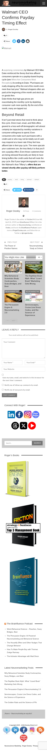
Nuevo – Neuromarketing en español (18, 713)
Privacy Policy (37, 746)
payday (10, 179)
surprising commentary (14, 70)
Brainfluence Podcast (29, 228)
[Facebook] (24, 730)
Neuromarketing (12, 263)
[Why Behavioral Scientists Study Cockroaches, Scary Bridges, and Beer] (13, 267)
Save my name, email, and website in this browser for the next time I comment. (23, 379)
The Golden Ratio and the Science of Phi (20, 702)
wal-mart (29, 179)
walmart (36, 179)
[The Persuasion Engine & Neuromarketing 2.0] (13, 296)
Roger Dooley (27, 746)
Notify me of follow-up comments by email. (21, 385)
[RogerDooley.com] (24, 738)
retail (16, 179)
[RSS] (40, 730)
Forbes (8, 228)
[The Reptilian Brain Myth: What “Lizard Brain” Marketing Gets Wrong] (34, 267)
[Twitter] (7, 730)
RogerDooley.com (19, 230)
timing (22, 179)
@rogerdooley (27, 233)
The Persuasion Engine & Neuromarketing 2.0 (22, 689)
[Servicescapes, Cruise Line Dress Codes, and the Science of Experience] (34, 296)
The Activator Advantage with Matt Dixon (23, 656)
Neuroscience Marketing (13, 746)
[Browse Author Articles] (23, 202)
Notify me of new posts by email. (17, 390)
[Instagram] (32, 730)
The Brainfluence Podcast (20, 623)
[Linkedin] (15, 730)
